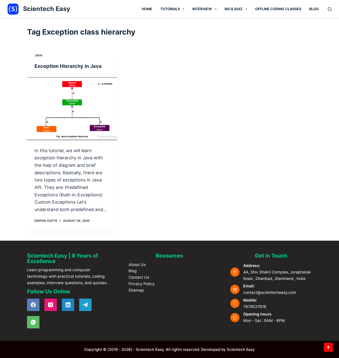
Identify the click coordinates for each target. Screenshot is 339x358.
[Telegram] (85, 305)
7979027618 (254, 306)
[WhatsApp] (33, 322)
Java (38, 55)
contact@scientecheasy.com (269, 292)
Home (147, 9)
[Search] (330, 9)
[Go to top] (328, 347)
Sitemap (136, 290)
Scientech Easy (46, 8)
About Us (137, 264)
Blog (314, 9)
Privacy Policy (142, 283)
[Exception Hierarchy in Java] (72, 108)
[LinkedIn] (68, 305)
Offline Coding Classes (278, 9)
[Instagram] (50, 305)
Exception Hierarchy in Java (68, 66)
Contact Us (139, 277)
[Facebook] (33, 305)
